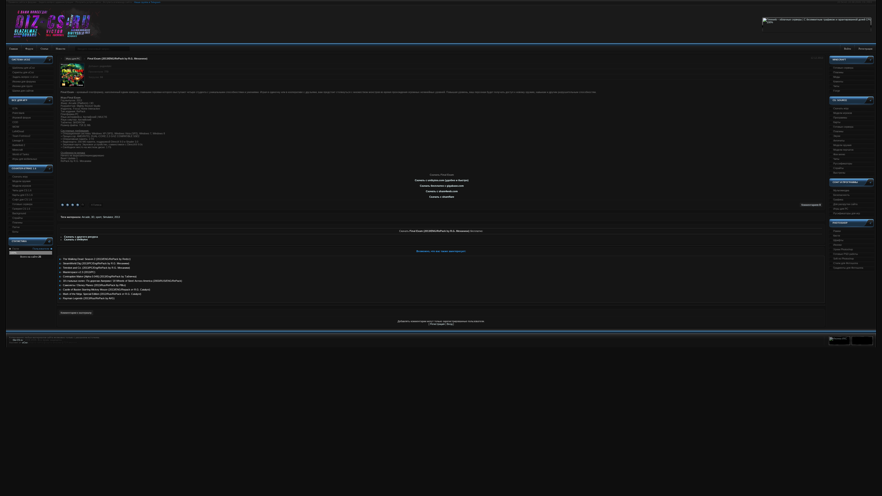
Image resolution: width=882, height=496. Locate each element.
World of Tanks (20, 154)
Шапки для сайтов (23, 90)
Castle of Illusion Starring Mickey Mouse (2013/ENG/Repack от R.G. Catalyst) (106, 289)
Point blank (18, 113)
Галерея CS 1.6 (21, 208)
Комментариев (811, 204)
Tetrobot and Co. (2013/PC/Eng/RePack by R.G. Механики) (96, 267)
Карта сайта (36, 342)
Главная (13, 48)
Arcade (86, 217)
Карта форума (53, 342)
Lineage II (17, 140)
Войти (847, 48)
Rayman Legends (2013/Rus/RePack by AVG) (89, 298)
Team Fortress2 (21, 136)
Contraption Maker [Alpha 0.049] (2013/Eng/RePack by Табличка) (100, 276)
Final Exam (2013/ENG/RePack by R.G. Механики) (117, 58)
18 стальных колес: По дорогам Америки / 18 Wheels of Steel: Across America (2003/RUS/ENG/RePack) (122, 280)
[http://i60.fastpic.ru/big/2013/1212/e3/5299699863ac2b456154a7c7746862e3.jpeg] (442, 166)
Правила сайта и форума (22, 2)
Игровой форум (21, 117)
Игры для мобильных (24, 159)
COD (15, 122)
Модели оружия (21, 181)
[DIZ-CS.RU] (58, 25)
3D (92, 217)
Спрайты (17, 218)
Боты (15, 231)
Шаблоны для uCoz (23, 67)
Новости (60, 48)
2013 (117, 217)
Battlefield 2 (18, 145)
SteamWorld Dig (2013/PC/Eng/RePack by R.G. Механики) (96, 263)
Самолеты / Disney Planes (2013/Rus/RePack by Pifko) (94, 285)
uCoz (25, 342)
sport (99, 217)
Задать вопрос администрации (56, 2)
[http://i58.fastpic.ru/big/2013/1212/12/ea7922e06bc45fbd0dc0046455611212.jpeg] (440, 166)
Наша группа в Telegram (147, 2)
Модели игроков (21, 185)
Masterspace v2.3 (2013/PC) (79, 272)
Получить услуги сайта (88, 2)
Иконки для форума (24, 81)
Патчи (16, 227)
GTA (14, 108)
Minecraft (17, 149)
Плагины (17, 222)
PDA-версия (70, 342)
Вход (449, 324)
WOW (15, 126)
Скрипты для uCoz (23, 72)
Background (19, 213)
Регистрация (865, 48)
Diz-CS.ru (18, 340)
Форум (29, 48)
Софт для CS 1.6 (22, 199)
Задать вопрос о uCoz (25, 77)
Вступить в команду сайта (117, 2)
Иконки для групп (22, 86)
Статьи (44, 48)
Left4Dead (18, 131)
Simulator (108, 217)
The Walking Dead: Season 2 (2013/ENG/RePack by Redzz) (97, 259)
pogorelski (105, 66)
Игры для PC (73, 58)
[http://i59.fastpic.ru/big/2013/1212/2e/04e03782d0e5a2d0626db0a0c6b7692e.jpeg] (441, 166)
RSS (869, 2)
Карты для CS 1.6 (22, 195)
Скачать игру (20, 176)
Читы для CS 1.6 (21, 190)
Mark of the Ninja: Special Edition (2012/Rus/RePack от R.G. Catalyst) (102, 294)
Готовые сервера (22, 204)
